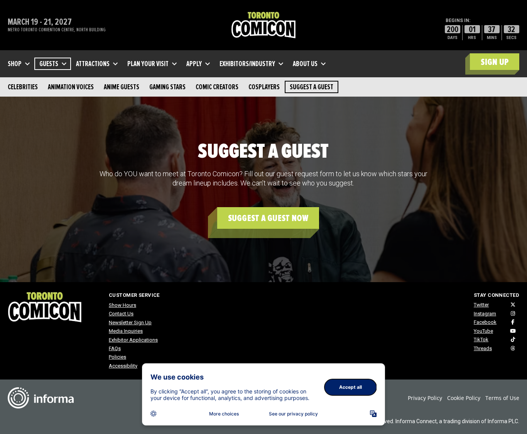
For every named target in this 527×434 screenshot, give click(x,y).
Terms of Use (502, 398)
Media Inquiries (126, 331)
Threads (483, 348)
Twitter (481, 305)
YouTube (483, 331)
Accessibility (123, 366)
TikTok (481, 339)
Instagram (485, 314)
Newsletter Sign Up (130, 322)
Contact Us (121, 314)
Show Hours (122, 305)
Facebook (485, 322)
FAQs (115, 348)
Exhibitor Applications (133, 340)
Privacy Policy (425, 398)
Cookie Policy (463, 398)
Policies (117, 357)
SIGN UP (494, 62)
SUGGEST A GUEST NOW (268, 218)
